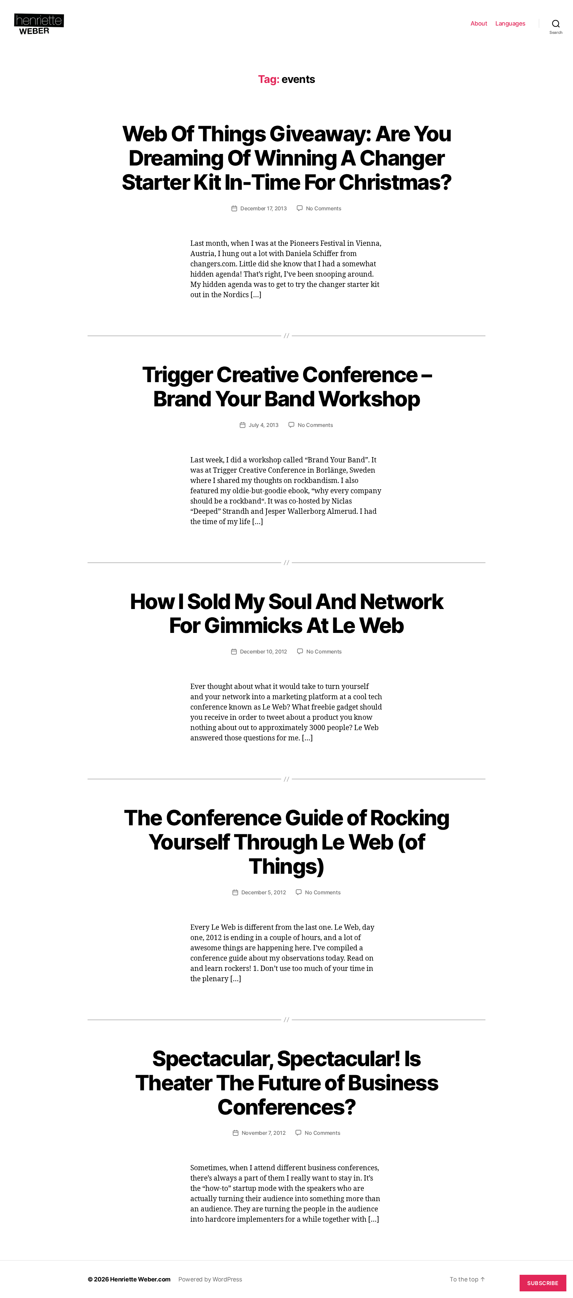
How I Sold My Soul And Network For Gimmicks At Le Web (286, 613)
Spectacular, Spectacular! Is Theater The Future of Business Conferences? (286, 1083)
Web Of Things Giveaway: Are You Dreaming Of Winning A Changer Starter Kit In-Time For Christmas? (287, 158)
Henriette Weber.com (140, 1279)
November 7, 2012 (264, 1132)
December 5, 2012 (263, 892)
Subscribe (543, 1283)
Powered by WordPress (210, 1279)
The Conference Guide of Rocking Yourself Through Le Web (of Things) (286, 842)
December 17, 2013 (263, 208)
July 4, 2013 (264, 425)
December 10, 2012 (263, 651)
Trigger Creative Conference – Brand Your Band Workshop (286, 386)
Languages (510, 23)
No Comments (324, 208)
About (479, 23)
